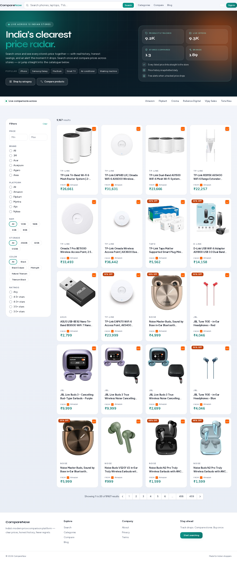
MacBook (57, 71)
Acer (15, 160)
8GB (25, 230)
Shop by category (22, 81)
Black (23, 262)
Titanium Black (19, 279)
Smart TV (71, 71)
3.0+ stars (19, 311)
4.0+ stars (19, 301)
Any (15, 291)
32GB (36, 243)
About (125, 527)
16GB (35, 224)
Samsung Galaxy (40, 71)
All (14, 150)
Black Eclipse (18, 268)
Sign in (231, 5)
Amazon (18, 191)
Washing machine (108, 71)
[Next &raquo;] (200, 496)
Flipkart (17, 196)
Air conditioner (88, 71)
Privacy (126, 532)
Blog (169, 5)
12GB (23, 224)
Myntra (17, 201)
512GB (15, 249)
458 (181, 496)
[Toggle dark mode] (222, 5)
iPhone (23, 71)
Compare (11, 5)
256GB (24, 243)
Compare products (54, 81)
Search (128, 5)
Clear (45, 124)
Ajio (15, 206)
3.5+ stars (18, 306)
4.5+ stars (19, 296)
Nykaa (16, 211)
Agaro (16, 170)
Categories (144, 5)
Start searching (191, 535)
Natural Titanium (19, 273)
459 (191, 496)
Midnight (35, 268)
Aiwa (16, 175)
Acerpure (18, 165)
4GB (14, 230)
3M (15, 155)
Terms (125, 537)
